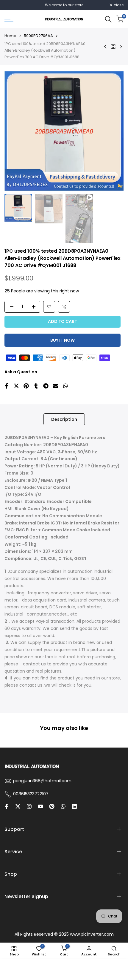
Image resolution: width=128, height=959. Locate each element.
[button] (49, 307)
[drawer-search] (108, 19)
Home (10, 36)
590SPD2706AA (38, 36)
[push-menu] (8, 19)
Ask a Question (20, 372)
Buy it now (62, 340)
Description (64, 419)
